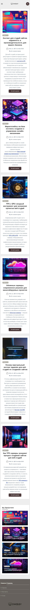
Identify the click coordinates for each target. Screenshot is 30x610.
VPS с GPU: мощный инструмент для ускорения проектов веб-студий (15, 206)
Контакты (5, 591)
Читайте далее (15, 91)
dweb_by (11, 48)
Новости (5, 35)
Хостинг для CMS (20, 410)
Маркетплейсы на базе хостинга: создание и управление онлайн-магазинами (14, 538)
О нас (3, 595)
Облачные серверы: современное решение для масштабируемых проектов (15, 288)
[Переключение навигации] (2, 4)
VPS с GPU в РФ (13, 235)
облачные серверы (15, 312)
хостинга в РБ (21, 61)
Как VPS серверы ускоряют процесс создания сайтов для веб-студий (15, 456)
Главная (4, 588)
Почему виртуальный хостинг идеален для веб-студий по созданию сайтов (15, 367)
